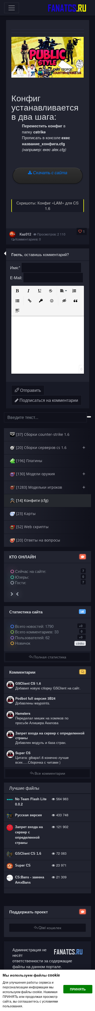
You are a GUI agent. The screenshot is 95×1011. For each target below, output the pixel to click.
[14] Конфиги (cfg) (31, 500)
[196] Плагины (28, 460)
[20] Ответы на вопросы (37, 540)
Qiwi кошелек (49, 927)
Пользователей (28, 637)
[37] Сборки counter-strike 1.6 (42, 434)
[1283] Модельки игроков (50, 487)
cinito (80, 643)
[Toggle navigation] (11, 8)
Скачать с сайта (49, 172)
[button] (17, 291)
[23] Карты (25, 513)
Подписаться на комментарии (48, 400)
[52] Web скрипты (32, 526)
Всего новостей (34, 626)
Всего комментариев (33, 631)
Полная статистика (49, 656)
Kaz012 (25, 234)
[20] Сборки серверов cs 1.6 (50, 447)
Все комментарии (49, 773)
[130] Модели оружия (50, 473)
